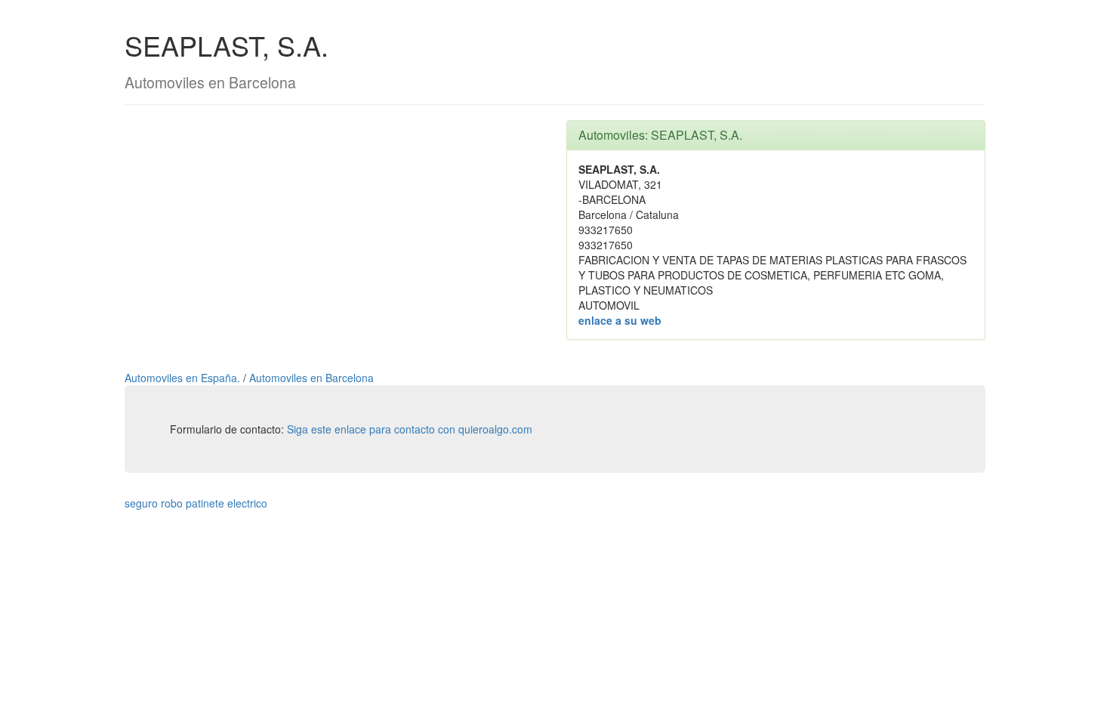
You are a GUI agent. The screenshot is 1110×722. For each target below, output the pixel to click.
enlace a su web (619, 320)
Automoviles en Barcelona (311, 377)
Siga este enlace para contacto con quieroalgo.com (409, 429)
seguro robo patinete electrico (196, 503)
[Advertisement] (334, 226)
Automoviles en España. (184, 377)
